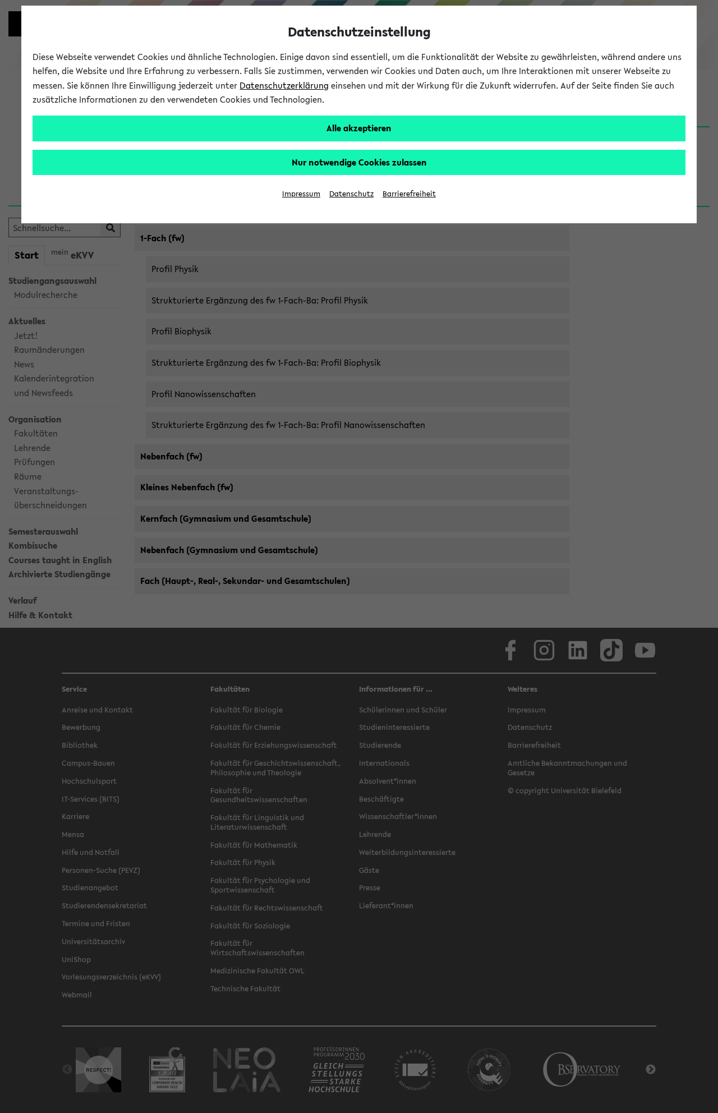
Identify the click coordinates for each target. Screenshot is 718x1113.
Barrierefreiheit (409, 193)
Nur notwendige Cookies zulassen (359, 162)
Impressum (301, 193)
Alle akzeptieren (359, 128)
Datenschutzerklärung (284, 85)
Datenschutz (351, 193)
